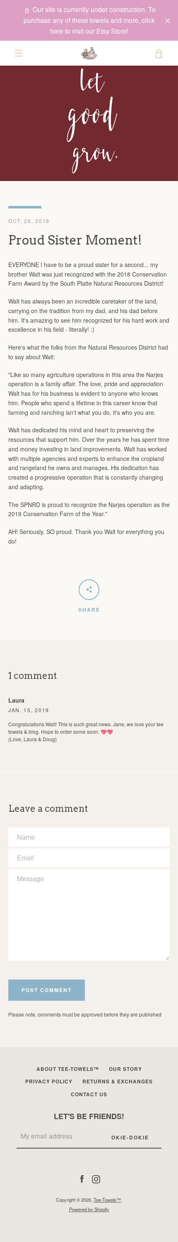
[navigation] (18, 53)
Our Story (125, 1069)
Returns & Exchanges (117, 1081)
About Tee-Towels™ (67, 1069)
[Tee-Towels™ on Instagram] (96, 1178)
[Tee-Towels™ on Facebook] (82, 1178)
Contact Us (89, 1094)
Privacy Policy (48, 1081)
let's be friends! (89, 1116)
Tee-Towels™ (107, 1199)
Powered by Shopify (89, 1209)
